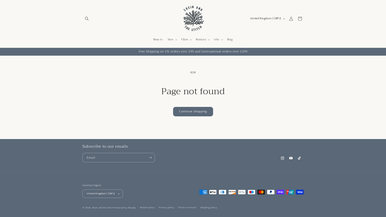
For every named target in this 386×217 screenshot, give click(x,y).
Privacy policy (166, 207)
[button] (86, 18)
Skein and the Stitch (103, 208)
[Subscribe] (150, 157)
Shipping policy (208, 207)
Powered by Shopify (125, 208)
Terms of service (187, 207)
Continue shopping (193, 111)
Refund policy (147, 207)
